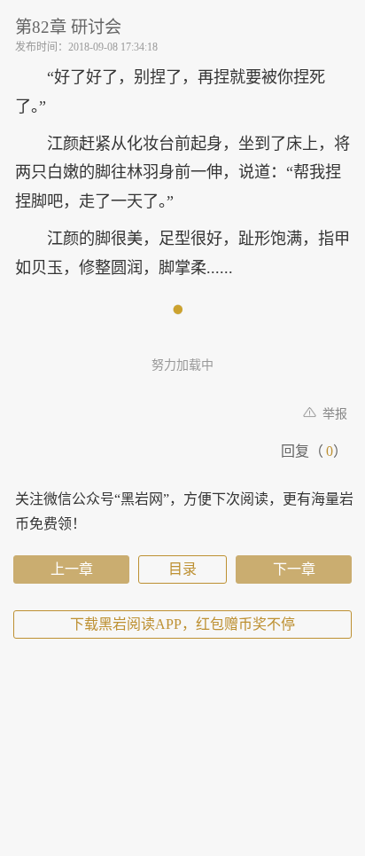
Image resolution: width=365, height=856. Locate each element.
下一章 (294, 569)
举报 (333, 413)
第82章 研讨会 (68, 27)
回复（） (314, 451)
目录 (182, 569)
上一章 (71, 569)
